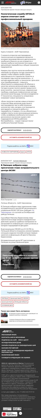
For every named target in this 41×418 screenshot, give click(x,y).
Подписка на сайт (9, 340)
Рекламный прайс (9, 335)
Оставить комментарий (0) (21, 137)
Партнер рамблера (27, 408)
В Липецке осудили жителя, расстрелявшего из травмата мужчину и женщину (23, 314)
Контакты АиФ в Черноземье (13, 337)
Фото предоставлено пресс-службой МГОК (16, 48)
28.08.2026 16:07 (6, 161)
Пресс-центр (23, 340)
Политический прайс (10, 355)
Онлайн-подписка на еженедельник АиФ (19, 345)
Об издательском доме (11, 342)
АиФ (14, 199)
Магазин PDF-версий (10, 348)
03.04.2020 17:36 (6, 8)
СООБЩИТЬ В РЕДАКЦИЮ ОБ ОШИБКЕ (16, 358)
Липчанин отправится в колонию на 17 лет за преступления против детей (20, 257)
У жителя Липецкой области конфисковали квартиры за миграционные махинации (22, 320)
